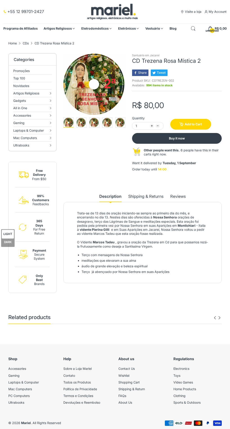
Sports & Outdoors (187, 402)
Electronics (181, 368)
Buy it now (177, 138)
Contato (69, 375)
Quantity (138, 118)
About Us (125, 402)
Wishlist (124, 375)
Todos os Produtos (77, 382)
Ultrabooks (16, 402)
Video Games (183, 382)
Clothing (179, 396)
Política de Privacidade (80, 389)
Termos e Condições (78, 396)
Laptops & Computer (23, 382)
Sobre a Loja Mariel (77, 368)
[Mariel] (112, 12)
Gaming (14, 375)
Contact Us (126, 368)
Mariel (26, 423)
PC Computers (19, 396)
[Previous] (123, 84)
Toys (176, 375)
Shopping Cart (129, 382)
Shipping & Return (131, 389)
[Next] (65, 84)
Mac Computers (20, 389)
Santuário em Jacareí (145, 55)
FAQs (122, 396)
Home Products (184, 389)
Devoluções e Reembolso (81, 402)
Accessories (17, 368)
